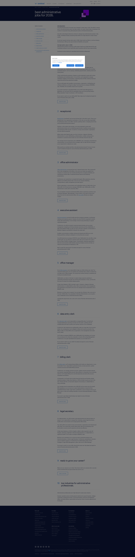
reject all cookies (70, 65)
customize (56, 65)
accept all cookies (79, 65)
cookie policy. (60, 62)
